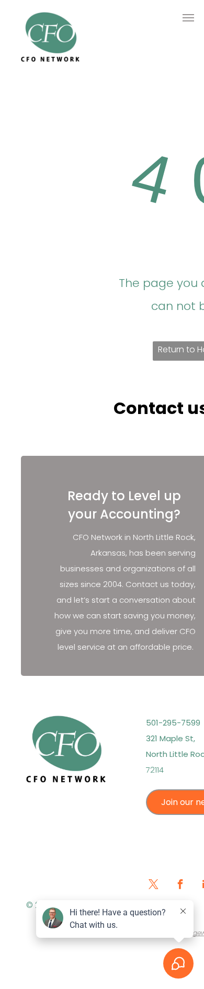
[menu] (188, 17)
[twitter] (153, 885)
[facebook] (180, 885)
